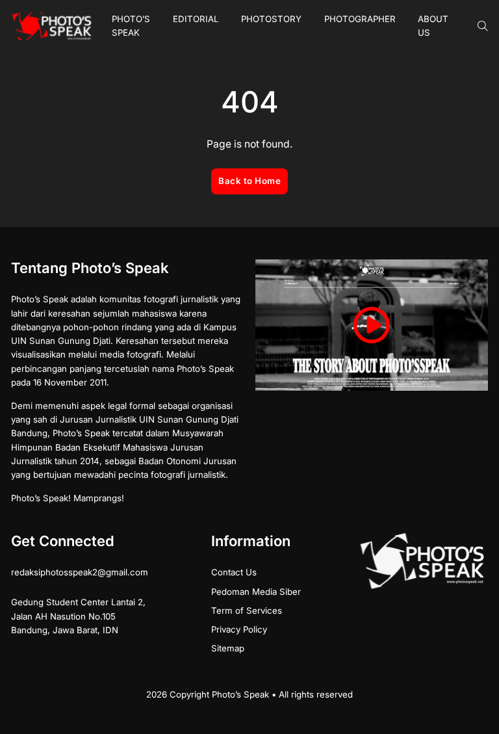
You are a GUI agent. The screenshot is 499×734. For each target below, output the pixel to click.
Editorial (196, 19)
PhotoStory (271, 19)
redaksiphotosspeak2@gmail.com (79, 572)
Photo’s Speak (131, 26)
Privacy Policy (239, 629)
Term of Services (246, 610)
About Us (433, 26)
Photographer (360, 19)
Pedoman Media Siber (256, 591)
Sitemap (227, 648)
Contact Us (234, 572)
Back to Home (249, 181)
